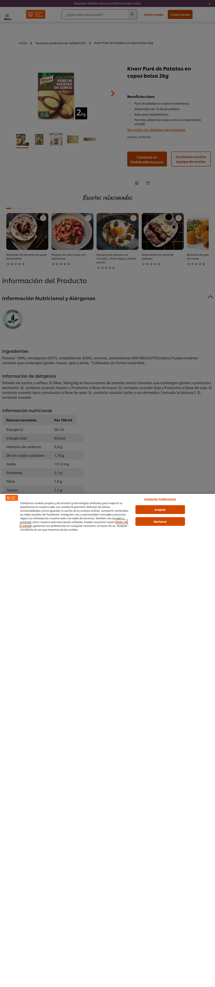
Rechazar (160, 521)
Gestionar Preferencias (160, 499)
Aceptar (160, 509)
